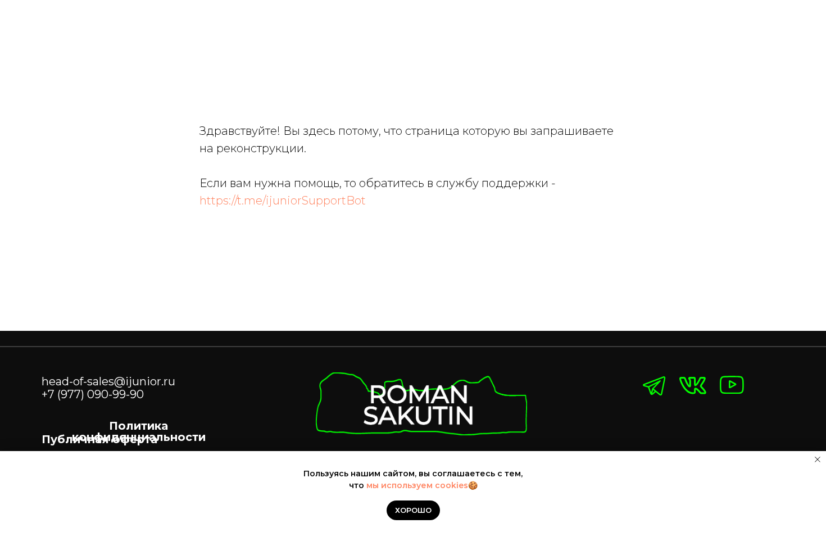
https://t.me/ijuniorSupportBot (282, 200)
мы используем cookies (417, 485)
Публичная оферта (99, 439)
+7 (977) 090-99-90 (93, 394)
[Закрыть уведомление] (817, 459)
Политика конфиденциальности (139, 431)
